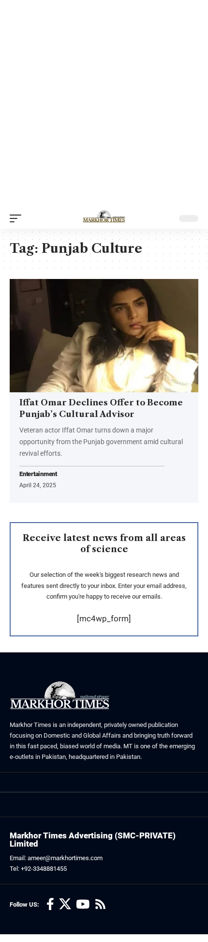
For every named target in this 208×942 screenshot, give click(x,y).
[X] (65, 904)
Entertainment (38, 474)
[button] (18, 218)
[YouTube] (83, 904)
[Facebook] (50, 904)
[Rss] (100, 904)
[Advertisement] (104, 104)
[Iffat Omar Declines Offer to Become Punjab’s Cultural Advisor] (104, 335)
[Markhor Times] (104, 218)
